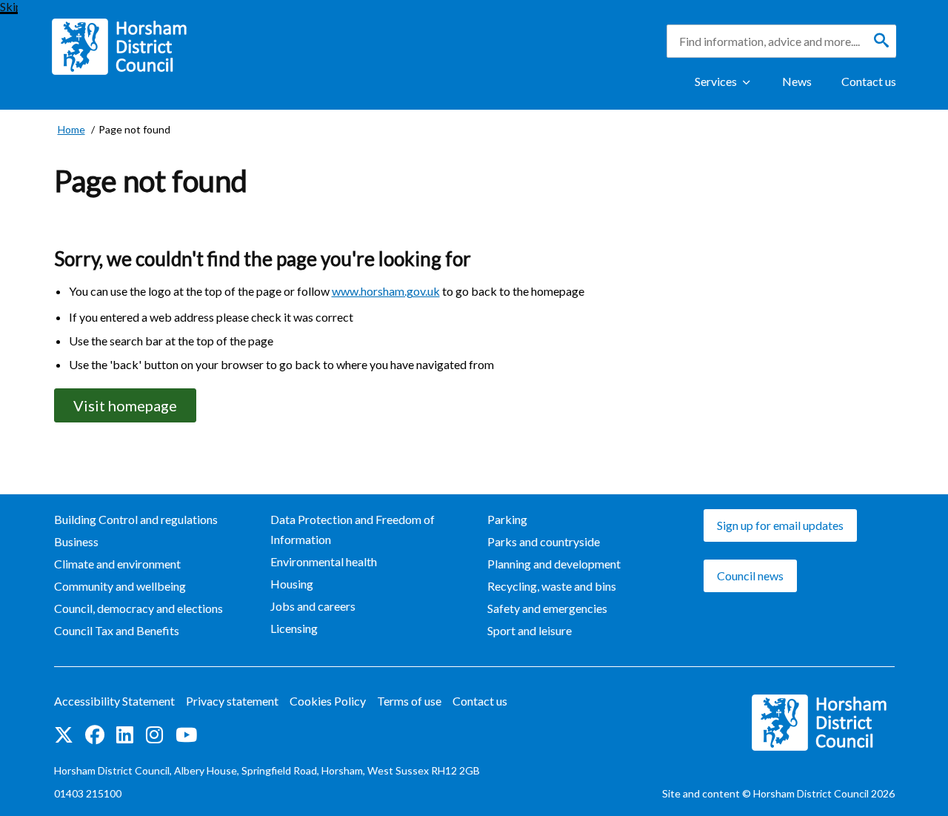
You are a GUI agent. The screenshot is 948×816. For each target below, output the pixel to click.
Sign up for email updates (780, 525)
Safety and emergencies (547, 608)
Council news (750, 575)
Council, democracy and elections (138, 608)
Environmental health (323, 561)
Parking (507, 519)
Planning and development (554, 564)
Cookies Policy (328, 701)
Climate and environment (117, 564)
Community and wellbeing (120, 586)
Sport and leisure (529, 630)
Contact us (868, 81)
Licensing (294, 628)
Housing (291, 584)
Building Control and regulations (136, 519)
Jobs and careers (313, 606)
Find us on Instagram (155, 736)
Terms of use (409, 701)
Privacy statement (232, 701)
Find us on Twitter (63, 736)
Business (76, 541)
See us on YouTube (186, 736)
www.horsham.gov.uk (386, 291)
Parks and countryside (543, 541)
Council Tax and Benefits (116, 630)
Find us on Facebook (94, 736)
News (797, 81)
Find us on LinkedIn (125, 736)
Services (716, 81)
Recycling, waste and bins (551, 586)
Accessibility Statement (114, 701)
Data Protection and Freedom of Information (352, 529)
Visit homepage (125, 405)
